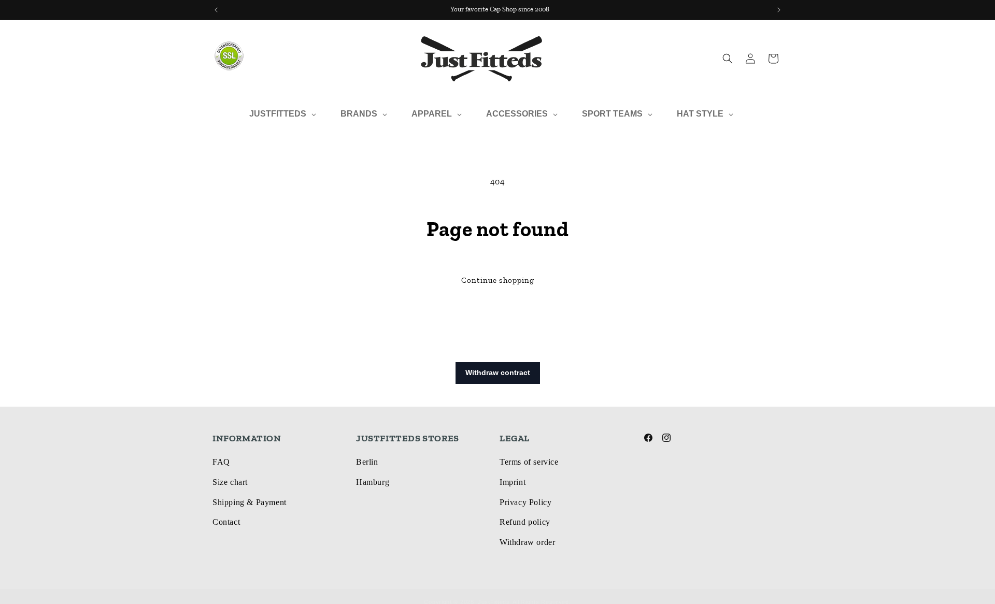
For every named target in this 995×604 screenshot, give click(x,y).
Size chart (230, 482)
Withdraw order (527, 542)
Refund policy (525, 521)
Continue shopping (497, 280)
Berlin (367, 461)
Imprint (512, 482)
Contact (226, 521)
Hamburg (372, 482)
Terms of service (529, 461)
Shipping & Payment (249, 502)
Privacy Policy (525, 502)
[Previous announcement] (216, 10)
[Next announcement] (778, 10)
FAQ (221, 461)
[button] (727, 58)
